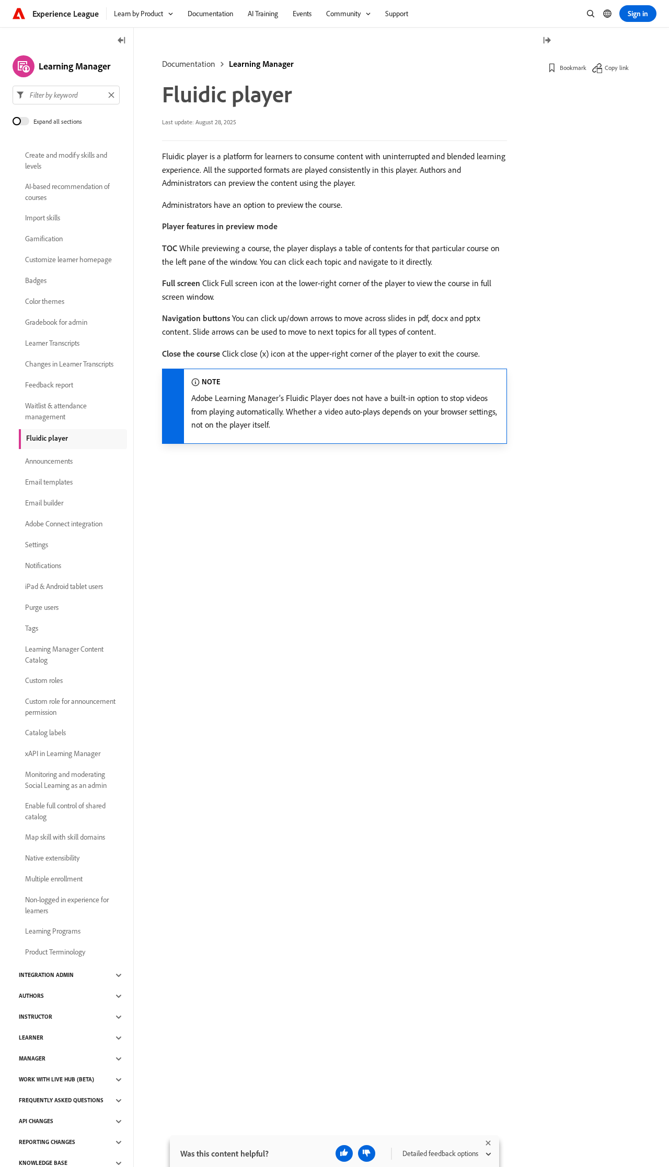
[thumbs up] (344, 1153)
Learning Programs (52, 931)
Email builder (44, 503)
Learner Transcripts (52, 343)
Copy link (617, 68)
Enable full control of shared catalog (65, 811)
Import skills (42, 218)
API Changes (36, 1121)
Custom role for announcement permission (70, 707)
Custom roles (44, 681)
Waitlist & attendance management (56, 411)
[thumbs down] (366, 1153)
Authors (31, 996)
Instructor (35, 1017)
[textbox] (66, 95)
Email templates (49, 482)
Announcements (49, 461)
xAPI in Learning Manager (62, 754)
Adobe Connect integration (63, 524)
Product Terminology (55, 952)
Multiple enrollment (54, 879)
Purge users (42, 607)
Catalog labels (45, 733)
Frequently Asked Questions (61, 1100)
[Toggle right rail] (546, 41)
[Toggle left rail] (121, 41)
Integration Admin (46, 975)
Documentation (188, 63)
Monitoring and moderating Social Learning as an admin (66, 780)
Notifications (43, 566)
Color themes (44, 302)
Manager (32, 1059)
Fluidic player (47, 438)
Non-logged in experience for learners (67, 905)
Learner (31, 1038)
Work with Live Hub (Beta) (56, 1079)
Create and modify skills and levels (66, 160)
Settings (36, 545)
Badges (36, 281)
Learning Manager (261, 63)
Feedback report (49, 385)
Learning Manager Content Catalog (64, 654)
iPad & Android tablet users (64, 587)
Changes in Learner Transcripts (69, 364)
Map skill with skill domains (65, 837)
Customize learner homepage (68, 260)
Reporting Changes (47, 1142)
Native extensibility (52, 858)
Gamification (44, 239)
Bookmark (573, 68)
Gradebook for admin (56, 322)
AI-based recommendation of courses (67, 192)
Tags (31, 628)
